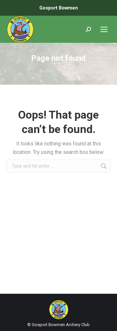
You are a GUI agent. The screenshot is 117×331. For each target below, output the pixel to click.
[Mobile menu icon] (104, 29)
